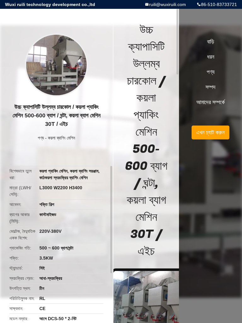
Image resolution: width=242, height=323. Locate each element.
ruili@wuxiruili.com (167, 4)
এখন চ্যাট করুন (210, 132)
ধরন (210, 57)
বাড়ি (210, 41)
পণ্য (41, 137)
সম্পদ (210, 87)
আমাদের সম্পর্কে (210, 102)
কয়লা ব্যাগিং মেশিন (61, 137)
